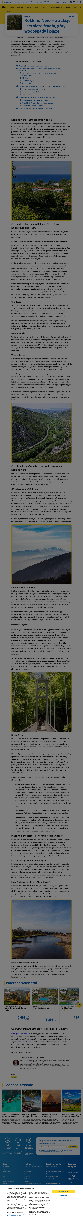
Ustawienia (66, 1196)
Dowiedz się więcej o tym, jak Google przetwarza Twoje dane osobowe (16, 1215)
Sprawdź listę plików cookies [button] (63, 1198)
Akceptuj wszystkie (64, 1192)
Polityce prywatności (34, 1195)
